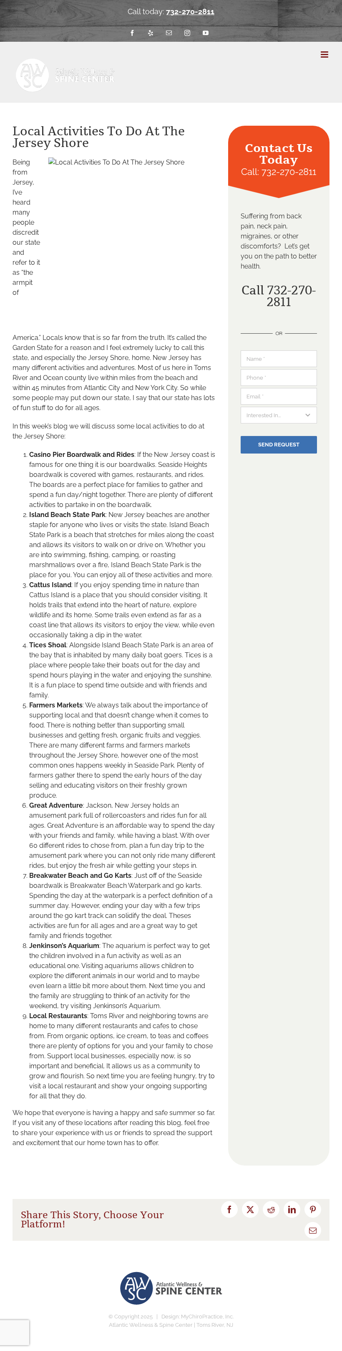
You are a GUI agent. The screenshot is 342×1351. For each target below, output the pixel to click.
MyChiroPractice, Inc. (207, 1316)
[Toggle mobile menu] (325, 54)
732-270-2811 (190, 11)
